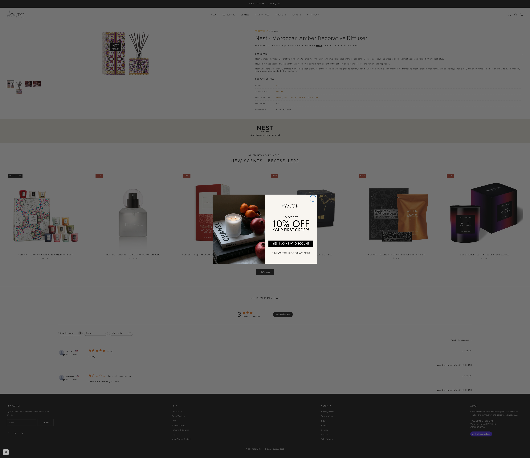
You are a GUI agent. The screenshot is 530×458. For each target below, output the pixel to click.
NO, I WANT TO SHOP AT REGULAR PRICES (291, 253)
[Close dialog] (313, 198)
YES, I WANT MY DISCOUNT (291, 243)
